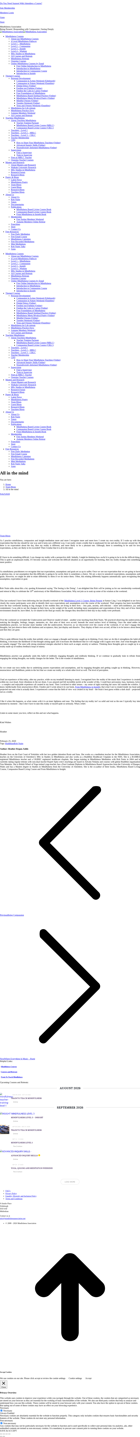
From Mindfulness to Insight (87, 687)
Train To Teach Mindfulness (12, 1077)
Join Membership (7, 8)
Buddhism (9, 743)
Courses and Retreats (9, 1072)
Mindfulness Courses (9, 1067)
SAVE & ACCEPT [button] (8, 1431)
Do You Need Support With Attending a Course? (21, 3)
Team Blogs (5, 536)
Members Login (7, 13)
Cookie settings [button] (75, 1378)
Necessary (7, 1411)
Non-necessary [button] (6, 1420)
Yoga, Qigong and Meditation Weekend (32, 1168)
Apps (2, 17)
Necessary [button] (4, 1408)
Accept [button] (88, 1378)
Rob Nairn (18, 743)
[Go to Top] (70, 1367)
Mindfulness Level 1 (22, 1143)
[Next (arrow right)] (4, 1436)
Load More (70, 1182)
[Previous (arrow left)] (1, 1436)
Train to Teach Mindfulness (26, 1098)
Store (2, 22)
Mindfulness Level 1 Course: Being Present (83, 600)
